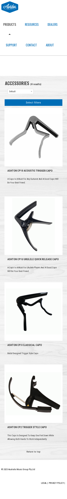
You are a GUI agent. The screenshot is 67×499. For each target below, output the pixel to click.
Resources (32, 24)
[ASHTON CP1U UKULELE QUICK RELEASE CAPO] (33, 226)
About (50, 45)
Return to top (34, 451)
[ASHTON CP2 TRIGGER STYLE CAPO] (33, 394)
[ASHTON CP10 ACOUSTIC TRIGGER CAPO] (33, 137)
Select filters (33, 102)
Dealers (53, 24)
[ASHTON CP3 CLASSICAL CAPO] (33, 311)
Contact (31, 45)
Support (11, 45)
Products (9, 24)
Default (12, 91)
